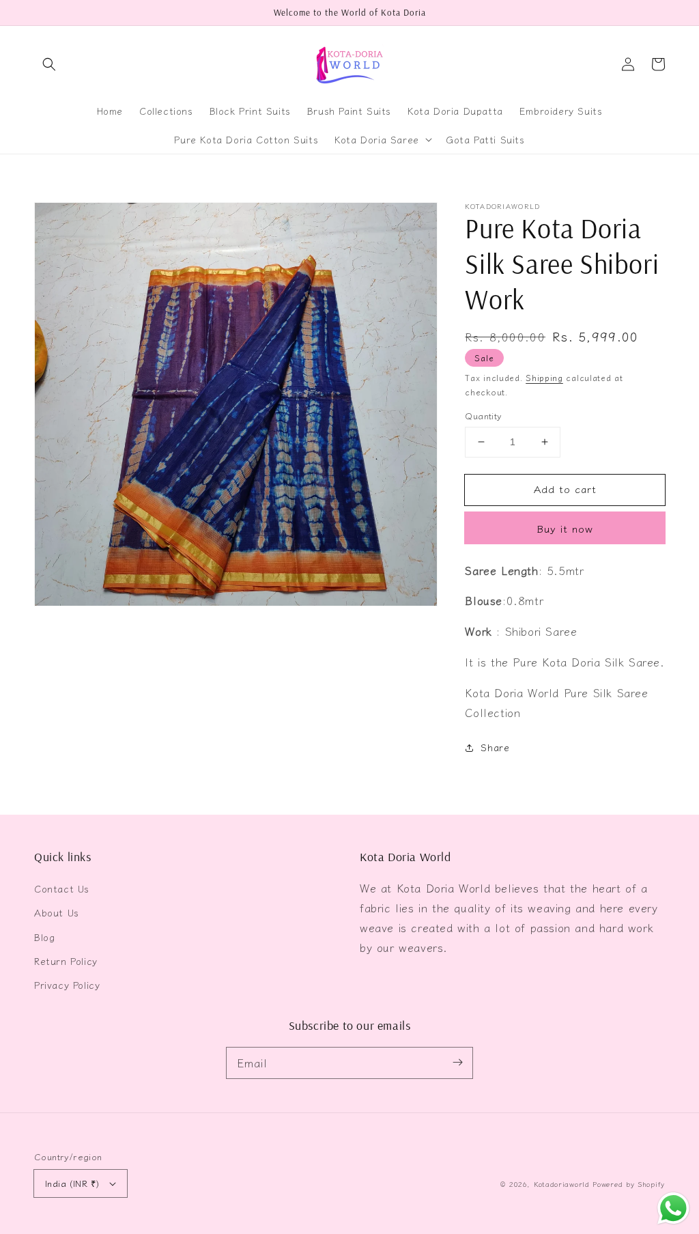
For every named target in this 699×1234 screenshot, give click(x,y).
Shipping (544, 377)
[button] (49, 64)
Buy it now (565, 528)
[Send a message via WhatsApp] (673, 1208)
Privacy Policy (67, 985)
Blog (44, 937)
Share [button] (495, 747)
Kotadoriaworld (562, 1184)
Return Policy (66, 961)
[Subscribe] (457, 1063)
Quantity (483, 415)
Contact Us (61, 888)
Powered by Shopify (629, 1184)
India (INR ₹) (72, 1183)
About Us (56, 912)
